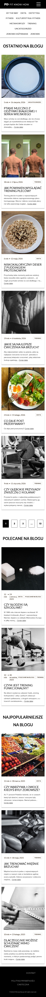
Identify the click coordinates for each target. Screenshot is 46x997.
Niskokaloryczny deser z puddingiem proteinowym (23, 267)
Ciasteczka (23, 984)
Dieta (23, 13)
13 (40, 523)
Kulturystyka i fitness (28, 18)
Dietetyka (34, 13)
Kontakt (30, 973)
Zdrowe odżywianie (17, 34)
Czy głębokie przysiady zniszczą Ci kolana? (22, 491)
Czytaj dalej (18, 127)
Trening (31, 23)
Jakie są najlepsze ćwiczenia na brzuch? (21, 346)
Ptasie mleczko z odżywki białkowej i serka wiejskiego (20, 111)
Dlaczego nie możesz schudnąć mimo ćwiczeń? (21, 943)
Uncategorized (23, 28)
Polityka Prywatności (23, 981)
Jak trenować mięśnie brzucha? (21, 865)
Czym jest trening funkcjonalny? (18, 687)
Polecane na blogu (33, 597)
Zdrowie (35, 34)
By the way (12, 13)
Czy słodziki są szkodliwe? (16, 606)
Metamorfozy (17, 23)
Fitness (9, 18)
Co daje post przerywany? (14, 422)
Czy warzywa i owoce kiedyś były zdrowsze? (22, 788)
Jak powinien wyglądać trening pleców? (23, 189)
